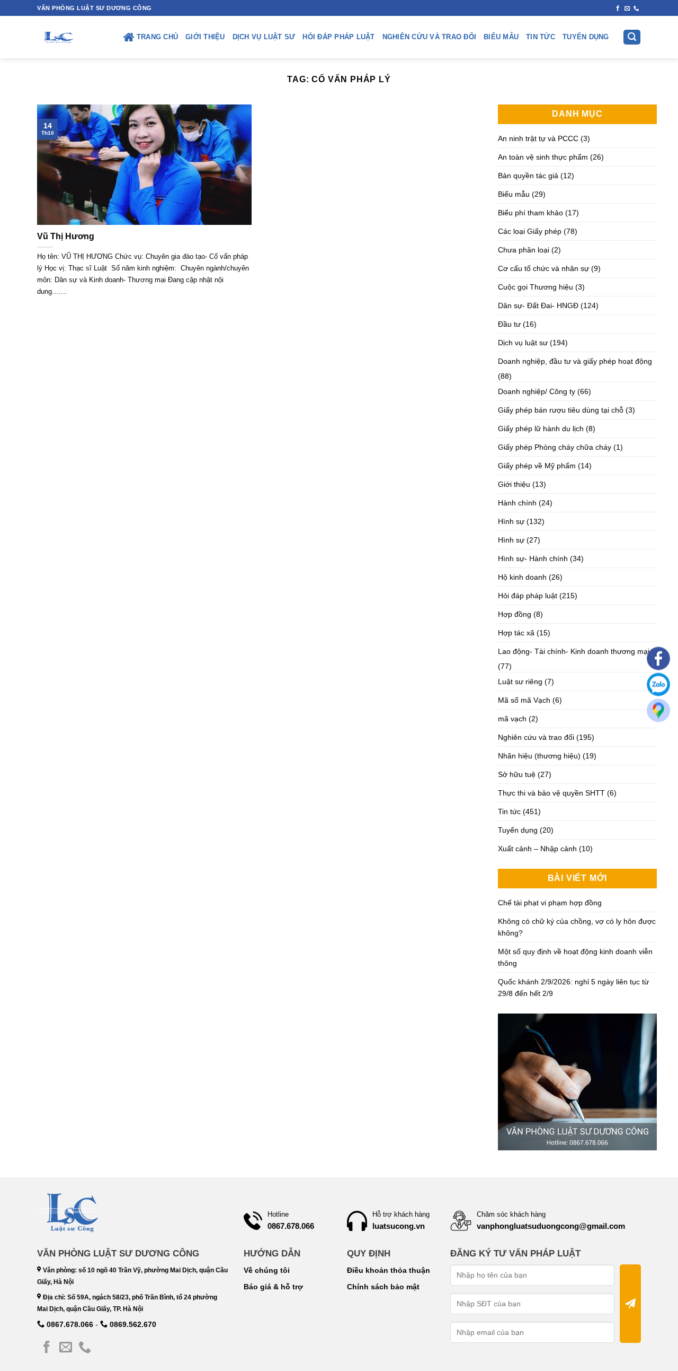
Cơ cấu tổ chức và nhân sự (543, 268)
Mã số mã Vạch (524, 700)
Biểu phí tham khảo (530, 212)
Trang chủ (157, 37)
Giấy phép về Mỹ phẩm (537, 465)
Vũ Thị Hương (65, 236)
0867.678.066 (68, 1324)
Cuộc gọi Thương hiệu (535, 287)
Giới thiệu (205, 37)
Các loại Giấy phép (529, 231)
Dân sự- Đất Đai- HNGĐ (538, 305)
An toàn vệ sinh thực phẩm (543, 157)
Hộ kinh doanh (522, 577)
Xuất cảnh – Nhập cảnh (537, 848)
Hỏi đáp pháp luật (338, 37)
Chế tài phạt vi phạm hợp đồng (550, 902)
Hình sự (511, 521)
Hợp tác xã (516, 632)
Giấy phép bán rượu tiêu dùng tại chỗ (560, 410)
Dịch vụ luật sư (264, 37)
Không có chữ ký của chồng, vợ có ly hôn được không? (577, 927)
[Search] (631, 37)
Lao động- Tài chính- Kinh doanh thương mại (573, 651)
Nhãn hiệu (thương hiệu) (539, 756)
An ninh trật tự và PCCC (538, 138)
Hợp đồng (514, 614)
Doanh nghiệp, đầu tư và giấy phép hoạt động (575, 361)
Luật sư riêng (520, 681)
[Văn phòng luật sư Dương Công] (57, 37)
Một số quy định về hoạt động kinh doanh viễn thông (575, 957)
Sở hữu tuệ (517, 774)
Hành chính (517, 503)
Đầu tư (509, 324)
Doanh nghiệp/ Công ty (536, 391)
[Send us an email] (627, 8)
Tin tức (540, 37)
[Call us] (636, 8)
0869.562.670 (132, 1324)
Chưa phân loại (523, 250)
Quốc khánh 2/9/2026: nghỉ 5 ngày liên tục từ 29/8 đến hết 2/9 (573, 987)
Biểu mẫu (501, 37)
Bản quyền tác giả (528, 175)
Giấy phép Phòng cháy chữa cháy (554, 447)
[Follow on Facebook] (618, 8)
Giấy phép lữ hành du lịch (541, 428)
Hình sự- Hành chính (533, 558)
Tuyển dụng (586, 37)
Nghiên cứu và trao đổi (429, 37)
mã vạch (512, 718)
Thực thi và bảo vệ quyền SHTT (551, 793)
